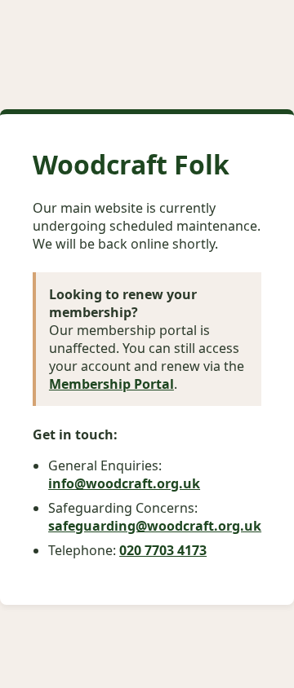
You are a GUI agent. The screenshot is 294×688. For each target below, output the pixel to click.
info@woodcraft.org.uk (124, 483)
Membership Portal (111, 384)
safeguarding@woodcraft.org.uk (154, 526)
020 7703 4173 (163, 550)
